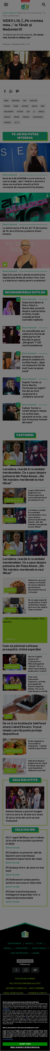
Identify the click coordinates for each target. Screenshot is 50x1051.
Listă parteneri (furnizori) (8, 1039)
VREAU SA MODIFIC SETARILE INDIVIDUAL (25, 1047)
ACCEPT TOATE (25, 1044)
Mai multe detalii (6, 1009)
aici (24, 1018)
